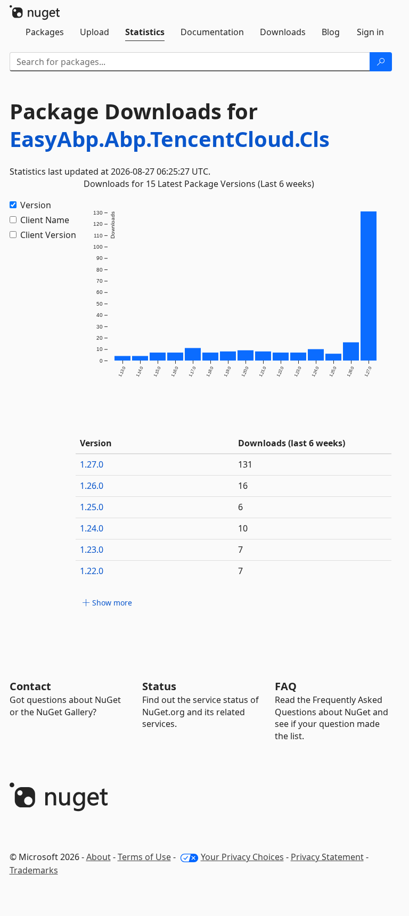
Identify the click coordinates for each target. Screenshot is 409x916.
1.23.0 (91, 549)
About (98, 857)
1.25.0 (91, 507)
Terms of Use (144, 857)
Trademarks (34, 870)
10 (243, 528)
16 (243, 486)
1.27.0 (91, 464)
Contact (30, 686)
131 (245, 464)
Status (159, 686)
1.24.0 (91, 528)
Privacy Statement (327, 857)
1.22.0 (91, 571)
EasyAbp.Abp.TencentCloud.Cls (170, 138)
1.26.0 (91, 486)
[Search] (381, 61)
